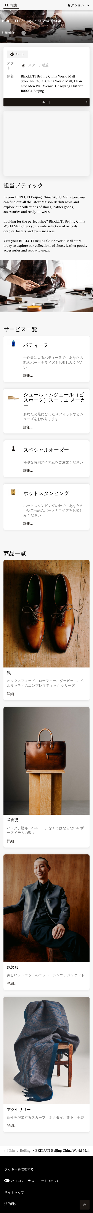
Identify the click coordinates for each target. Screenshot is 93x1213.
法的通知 (10, 1204)
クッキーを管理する (19, 1169)
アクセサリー (19, 1109)
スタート (12, 65)
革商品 (13, 820)
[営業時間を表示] (23, 33)
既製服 (13, 967)
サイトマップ (14, 1192)
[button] (78, 5)
